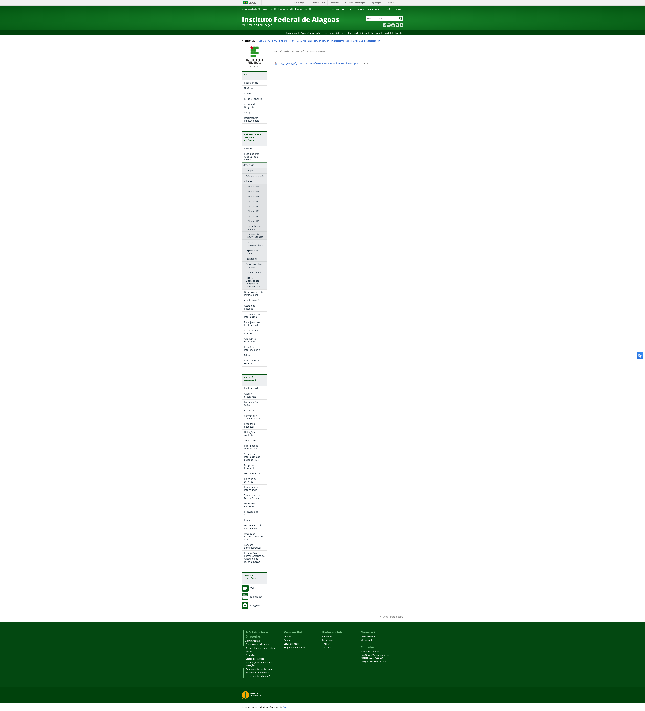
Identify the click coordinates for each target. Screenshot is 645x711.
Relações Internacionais (257, 672)
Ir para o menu (269, 9)
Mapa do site (374, 9)
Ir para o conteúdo (250, 9)
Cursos (287, 636)
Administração (252, 640)
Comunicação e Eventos (257, 644)
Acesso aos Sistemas (334, 33)
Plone (285, 707)
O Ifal (274, 41)
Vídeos (254, 588)
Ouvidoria (375, 33)
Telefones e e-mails (370, 651)
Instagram (393, 25)
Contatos (399, 33)
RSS (401, 25)
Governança (291, 33)
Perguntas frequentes (295, 647)
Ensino (248, 651)
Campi (287, 640)
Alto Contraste (357, 9)
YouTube (389, 25)
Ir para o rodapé (303, 9)
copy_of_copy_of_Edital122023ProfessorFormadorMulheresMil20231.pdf (318, 63)
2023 (310, 41)
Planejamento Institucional (258, 668)
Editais (292, 41)
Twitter (397, 25)
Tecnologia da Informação (258, 676)
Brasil (252, 2)
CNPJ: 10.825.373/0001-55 (373, 661)
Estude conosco (292, 643)
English (398, 9)
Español (388, 9)
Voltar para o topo (393, 616)
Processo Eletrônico (357, 33)
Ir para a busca (285, 9)
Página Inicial (263, 41)
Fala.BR (387, 33)
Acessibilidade (339, 9)
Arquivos (301, 41)
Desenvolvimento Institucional (260, 648)
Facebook (384, 25)
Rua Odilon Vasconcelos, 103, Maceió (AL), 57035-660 (375, 656)
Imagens (255, 605)
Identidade (256, 596)
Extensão (283, 41)
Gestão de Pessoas (254, 658)
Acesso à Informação (310, 33)
